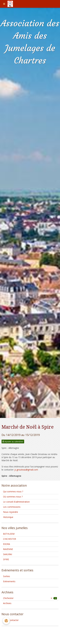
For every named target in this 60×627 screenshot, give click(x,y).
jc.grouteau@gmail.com (26, 469)
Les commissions (11, 506)
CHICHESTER (9, 538)
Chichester (29, 598)
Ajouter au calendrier (13, 441)
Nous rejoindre (10, 511)
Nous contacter (11, 620)
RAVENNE (8, 549)
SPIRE (6, 559)
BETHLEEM (8, 533)
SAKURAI (7, 554)
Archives (7, 603)
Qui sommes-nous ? (13, 491)
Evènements (9, 581)
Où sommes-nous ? (13, 496)
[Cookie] (6, 620)
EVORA (6, 544)
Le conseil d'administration (16, 501)
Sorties (6, 576)
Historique (8, 517)
